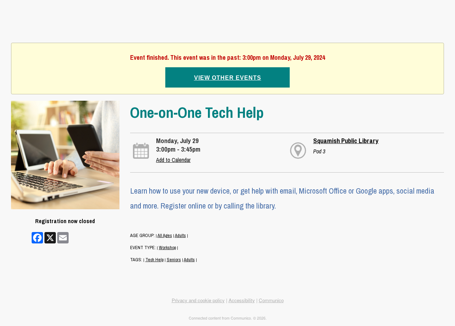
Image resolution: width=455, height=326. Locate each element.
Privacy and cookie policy (198, 300)
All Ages (164, 235)
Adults (180, 235)
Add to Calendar (173, 160)
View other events (227, 78)
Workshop (167, 247)
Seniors (174, 260)
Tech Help (154, 260)
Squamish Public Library (346, 140)
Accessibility (242, 300)
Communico (271, 300)
